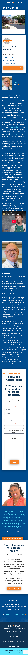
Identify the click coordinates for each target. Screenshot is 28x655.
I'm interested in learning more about (14, 431)
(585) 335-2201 (10, 57)
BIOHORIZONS (11, 650)
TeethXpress (16, 134)
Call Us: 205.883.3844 (14, 614)
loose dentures (14, 127)
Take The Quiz (13, 588)
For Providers (11, 641)
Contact (4, 641)
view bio (16, 84)
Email (13, 424)
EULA (17, 641)
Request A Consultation (12, 68)
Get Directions (9, 63)
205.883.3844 (14, 646)
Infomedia (20, 653)
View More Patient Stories (12, 538)
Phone (13, 417)
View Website (10, 60)
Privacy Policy (22, 641)
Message (14, 438)
